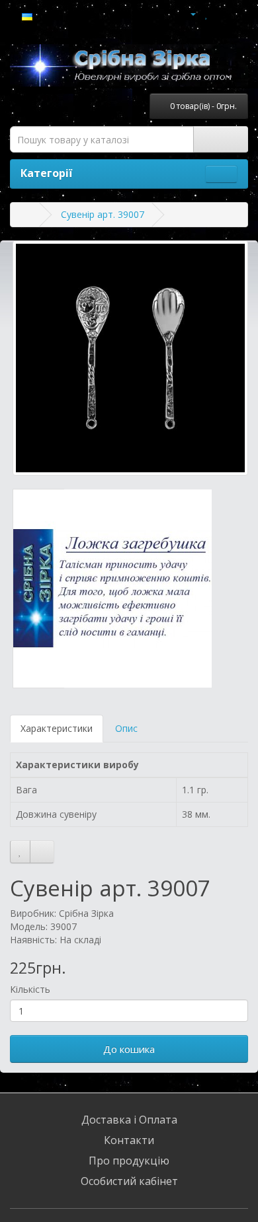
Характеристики (57, 728)
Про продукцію (129, 1160)
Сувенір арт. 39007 (102, 214)
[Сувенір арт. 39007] (130, 358)
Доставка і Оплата (129, 1119)
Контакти (129, 1140)
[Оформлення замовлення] (237, 13)
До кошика (129, 1049)
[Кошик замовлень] (221, 13)
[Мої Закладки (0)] (206, 13)
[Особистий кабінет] (187, 13)
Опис (126, 728)
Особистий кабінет (129, 1181)
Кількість (30, 989)
